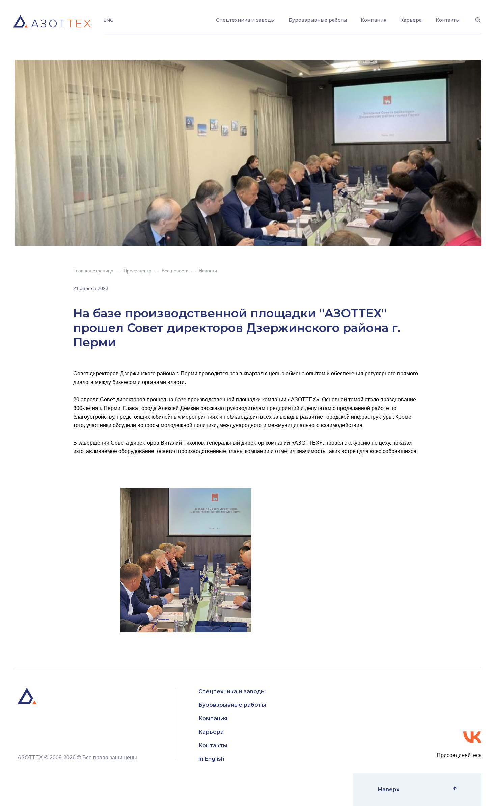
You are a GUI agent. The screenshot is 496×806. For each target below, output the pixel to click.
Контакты (448, 20)
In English (211, 759)
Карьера (411, 20)
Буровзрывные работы (317, 20)
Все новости (175, 271)
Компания (373, 20)
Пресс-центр (137, 271)
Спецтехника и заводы (245, 20)
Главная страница (93, 271)
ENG (108, 20)
